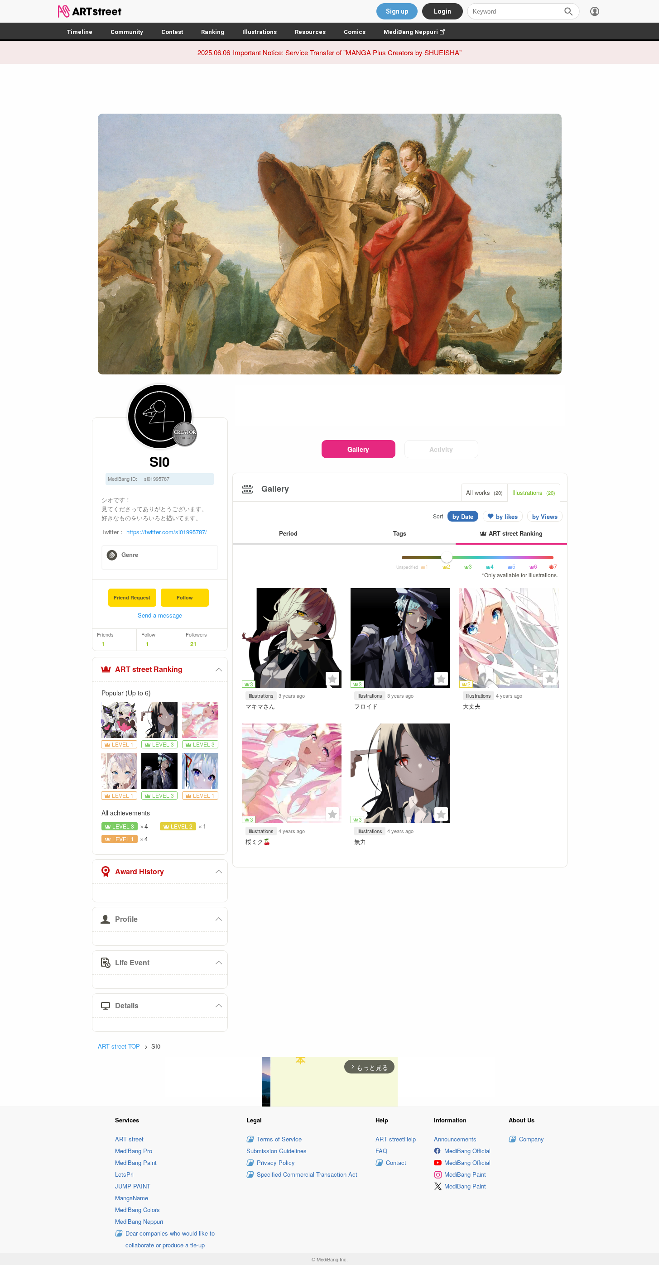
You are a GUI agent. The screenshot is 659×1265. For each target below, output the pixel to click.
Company (531, 1139)
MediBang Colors (137, 1209)
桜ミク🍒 (257, 841)
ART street (129, 1139)
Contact (396, 1162)
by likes (507, 516)
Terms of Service (279, 1139)
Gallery (358, 449)
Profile (126, 919)
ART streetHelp (395, 1139)
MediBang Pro (133, 1150)
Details (127, 1005)
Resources (310, 32)
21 (193, 644)
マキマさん (260, 706)
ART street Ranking (149, 669)
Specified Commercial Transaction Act (307, 1174)
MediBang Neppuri (419, 32)
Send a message (160, 615)
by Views (545, 516)
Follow (185, 597)
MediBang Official (467, 1150)
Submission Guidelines (276, 1150)
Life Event (132, 962)
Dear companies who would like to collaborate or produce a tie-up (170, 1239)
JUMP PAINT (132, 1186)
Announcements (455, 1139)
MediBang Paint (136, 1162)
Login (442, 11)
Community (127, 32)
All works (484, 492)
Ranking (212, 32)
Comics (355, 32)
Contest (172, 32)
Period (288, 533)
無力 (360, 841)
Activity (441, 449)
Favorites (332, 678)
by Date (462, 516)
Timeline (79, 32)
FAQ (381, 1150)
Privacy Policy (276, 1162)
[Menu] (594, 11)
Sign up (397, 11)
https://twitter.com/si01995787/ (166, 531)
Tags (399, 533)
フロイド (366, 706)
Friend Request (132, 597)
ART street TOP (119, 1046)
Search (568, 11)
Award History (139, 871)
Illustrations (259, 32)
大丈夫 (472, 706)
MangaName (131, 1197)
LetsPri (124, 1174)
